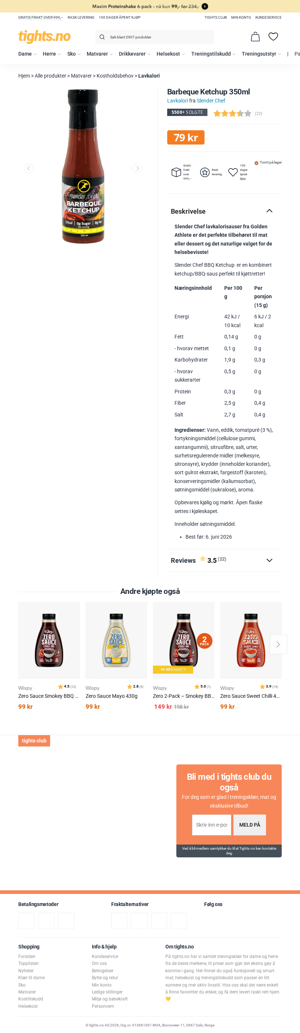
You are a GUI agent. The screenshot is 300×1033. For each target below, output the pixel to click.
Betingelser (102, 970)
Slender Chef (211, 101)
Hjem (24, 76)
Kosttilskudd (30, 999)
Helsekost (168, 54)
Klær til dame (31, 977)
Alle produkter (50, 76)
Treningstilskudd (211, 54)
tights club (216, 17)
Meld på (249, 825)
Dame (25, 54)
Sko (71, 54)
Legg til (76, 626)
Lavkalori (149, 76)
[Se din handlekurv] (255, 36)
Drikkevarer (132, 54)
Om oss (99, 963)
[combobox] (154, 37)
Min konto (241, 17)
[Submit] (101, 38)
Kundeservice (268, 17)
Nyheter (26, 970)
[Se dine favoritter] (273, 36)
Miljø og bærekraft (110, 999)
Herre (49, 54)
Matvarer (97, 54)
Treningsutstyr (259, 54)
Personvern (103, 1006)
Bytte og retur (105, 977)
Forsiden (26, 956)
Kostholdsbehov (115, 76)
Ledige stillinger (107, 992)
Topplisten (28, 963)
